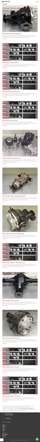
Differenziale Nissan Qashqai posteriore (14, 196)
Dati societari (4, 433)
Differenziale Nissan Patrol (10, 62)
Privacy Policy (4, 435)
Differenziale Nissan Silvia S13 (11, 158)
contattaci (30, 409)
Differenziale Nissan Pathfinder (11, 33)
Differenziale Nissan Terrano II (11, 396)
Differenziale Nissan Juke (9, 120)
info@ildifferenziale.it (8, 418)
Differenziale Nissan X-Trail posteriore (13, 262)
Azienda (3, 424)
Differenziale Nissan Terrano (10, 367)
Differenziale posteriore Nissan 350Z (13, 233)
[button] (38, 1)
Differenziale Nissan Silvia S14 (11, 338)
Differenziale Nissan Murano (10, 91)
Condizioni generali (5, 434)
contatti (3, 430)
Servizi (3, 428)
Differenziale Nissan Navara (10, 300)
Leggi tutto (4, 38)
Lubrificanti (3, 429)
